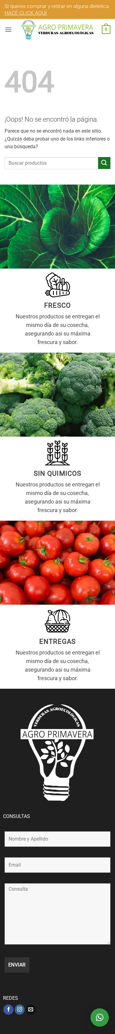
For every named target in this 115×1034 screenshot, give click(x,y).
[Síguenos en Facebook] (8, 1009)
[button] (8, 29)
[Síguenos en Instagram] (20, 1009)
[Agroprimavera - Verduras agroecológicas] (57, 29)
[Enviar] (104, 163)
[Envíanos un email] (31, 1009)
